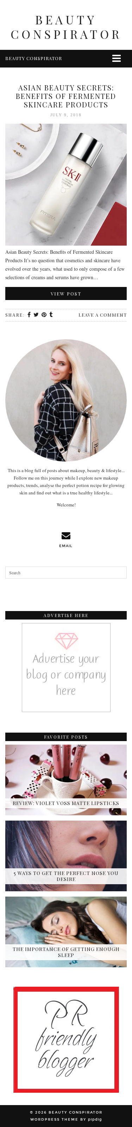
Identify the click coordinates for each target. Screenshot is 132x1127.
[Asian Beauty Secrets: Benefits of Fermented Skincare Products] (66, 186)
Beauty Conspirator (66, 26)
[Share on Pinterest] (44, 315)
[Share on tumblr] (51, 315)
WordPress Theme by (66, 1119)
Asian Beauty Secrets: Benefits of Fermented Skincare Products (66, 96)
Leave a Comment (102, 315)
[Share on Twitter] (36, 315)
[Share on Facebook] (29, 315)
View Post (66, 293)
